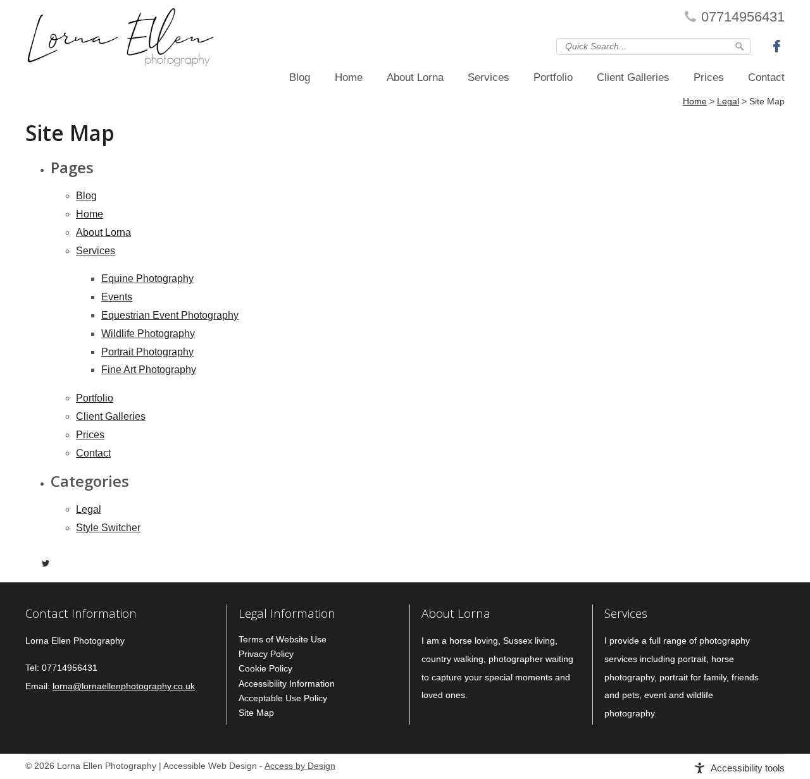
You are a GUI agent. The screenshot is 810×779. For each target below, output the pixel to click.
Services (488, 77)
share (31, 563)
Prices (709, 77)
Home (349, 77)
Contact (766, 77)
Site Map (256, 713)
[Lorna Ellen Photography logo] (120, 40)
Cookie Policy (265, 668)
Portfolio (553, 77)
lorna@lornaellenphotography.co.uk (124, 686)
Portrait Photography (147, 352)
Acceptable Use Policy (283, 698)
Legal (88, 509)
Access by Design (300, 766)
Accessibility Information (287, 683)
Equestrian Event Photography (170, 315)
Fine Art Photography (148, 369)
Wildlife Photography (148, 333)
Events (116, 296)
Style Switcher (108, 527)
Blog (299, 77)
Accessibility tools (748, 768)
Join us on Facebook (778, 45)
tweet (47, 563)
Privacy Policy (266, 654)
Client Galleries (633, 77)
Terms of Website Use (283, 639)
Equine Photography (147, 278)
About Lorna (415, 77)
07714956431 (743, 17)
